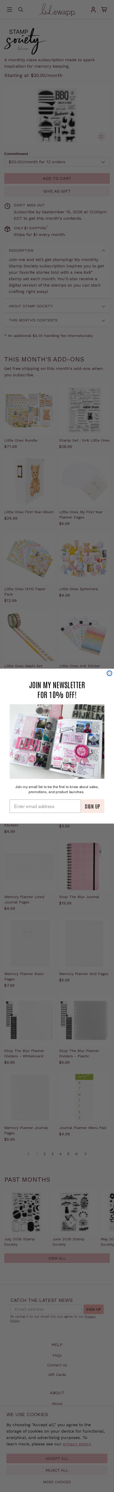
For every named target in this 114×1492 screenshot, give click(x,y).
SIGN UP (92, 805)
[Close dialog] (109, 673)
